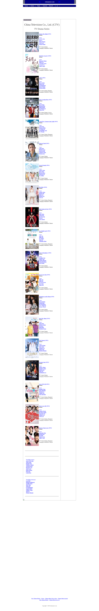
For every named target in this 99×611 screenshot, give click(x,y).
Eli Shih (41, 435)
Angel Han (41, 303)
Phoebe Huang (42, 350)
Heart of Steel (42, 143)
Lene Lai (41, 43)
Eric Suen (41, 346)
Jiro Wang (41, 104)
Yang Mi (28, 486)
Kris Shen (41, 171)
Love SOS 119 (42, 384)
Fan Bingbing (29, 487)
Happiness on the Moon (45, 296)
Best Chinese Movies (43, 600)
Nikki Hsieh (42, 107)
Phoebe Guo (42, 149)
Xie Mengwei (42, 108)
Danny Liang (42, 325)
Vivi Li (40, 218)
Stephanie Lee (42, 372)
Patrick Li (41, 392)
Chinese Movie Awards (63, 598)
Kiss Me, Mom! (43, 318)
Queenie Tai (42, 413)
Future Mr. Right (43, 34)
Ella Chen (41, 214)
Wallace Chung (30, 465)
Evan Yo (41, 326)
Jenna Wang (42, 44)
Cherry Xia (42, 437)
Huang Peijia (42, 128)
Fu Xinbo (41, 175)
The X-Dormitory (43, 252)
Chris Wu (41, 110)
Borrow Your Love (43, 428)
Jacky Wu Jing (29, 461)
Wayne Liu (42, 153)
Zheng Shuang (29, 492)
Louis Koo (28, 472)
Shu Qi (27, 491)
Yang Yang (28, 462)
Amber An (41, 393)
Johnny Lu (42, 348)
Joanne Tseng (42, 411)
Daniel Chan (42, 389)
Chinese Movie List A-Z (54, 600)
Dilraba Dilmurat (30, 482)
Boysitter (41, 187)
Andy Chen (42, 66)
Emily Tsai (41, 259)
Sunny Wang (42, 367)
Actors (42, 598)
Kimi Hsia (41, 327)
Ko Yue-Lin (42, 216)
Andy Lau (28, 469)
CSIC (40, 77)
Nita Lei (41, 195)
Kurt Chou (42, 82)
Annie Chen (42, 192)
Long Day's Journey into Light (46, 121)
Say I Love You (43, 274)
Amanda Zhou (42, 241)
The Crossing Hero (43, 99)
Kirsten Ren (42, 106)
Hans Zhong (42, 41)
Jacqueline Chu (43, 130)
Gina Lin (41, 285)
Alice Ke (41, 281)
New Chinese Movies (35, 598)
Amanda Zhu (42, 433)
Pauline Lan (42, 258)
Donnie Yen (29, 463)
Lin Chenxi (42, 219)
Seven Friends (42, 165)
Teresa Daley (42, 88)
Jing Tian (28, 485)
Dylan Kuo (41, 434)
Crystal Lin (42, 129)
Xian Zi (41, 240)
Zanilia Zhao (29, 483)
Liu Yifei (28, 481)
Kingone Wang (42, 61)
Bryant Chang (42, 412)
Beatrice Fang (42, 328)
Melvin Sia (41, 196)
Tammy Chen (42, 368)
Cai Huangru (42, 85)
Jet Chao (41, 283)
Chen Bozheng (42, 261)
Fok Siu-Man (42, 394)
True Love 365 (42, 406)
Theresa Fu (42, 174)
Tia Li (40, 40)
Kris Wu (28, 471)
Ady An (41, 236)
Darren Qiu (42, 151)
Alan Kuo (41, 148)
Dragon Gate (42, 362)
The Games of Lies (43, 209)
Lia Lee (41, 197)
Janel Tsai (41, 84)
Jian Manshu (42, 390)
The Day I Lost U (43, 55)
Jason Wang (42, 86)
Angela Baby (29, 488)
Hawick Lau (29, 467)
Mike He (41, 237)
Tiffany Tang (29, 490)
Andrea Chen (42, 152)
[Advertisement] (49, 14)
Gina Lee (41, 62)
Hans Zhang (29, 470)
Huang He (41, 193)
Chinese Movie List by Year (51, 598)
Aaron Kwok (29, 466)
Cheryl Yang (42, 345)
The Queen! (42, 340)
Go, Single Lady (43, 231)
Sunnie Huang (42, 260)
